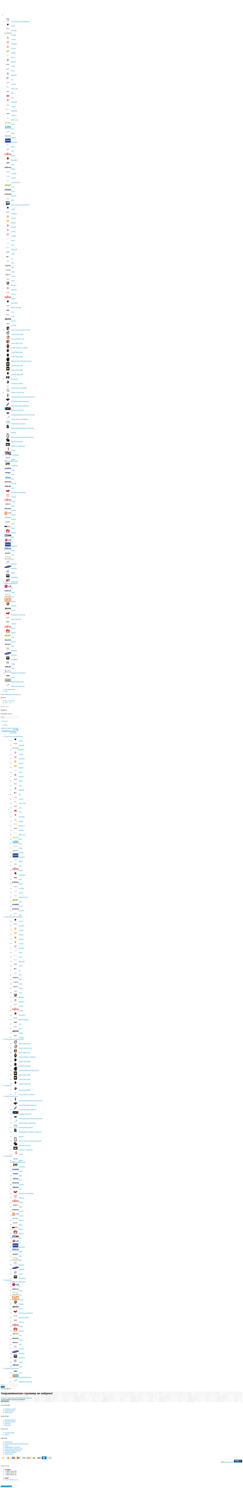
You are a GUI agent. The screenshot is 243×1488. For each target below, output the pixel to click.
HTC (12, 200)
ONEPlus (14, 44)
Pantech (13, 137)
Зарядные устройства (18, 446)
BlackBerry (14, 577)
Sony (12, 70)
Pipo (12, 267)
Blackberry (14, 160)
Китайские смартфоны (18, 492)
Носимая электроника (18, 673)
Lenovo (13, 84)
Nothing (13, 35)
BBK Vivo (14, 120)
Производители (10, 1432)
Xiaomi (13, 48)
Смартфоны (15, 455)
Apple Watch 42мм (17, 365)
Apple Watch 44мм (17, 352)
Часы (13, 677)
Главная (3, 1398)
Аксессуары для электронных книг (22, 437)
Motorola (14, 75)
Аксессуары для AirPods (19, 388)
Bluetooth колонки (17, 441)
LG (12, 79)
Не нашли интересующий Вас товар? (17, 1443)
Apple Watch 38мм (17, 370)
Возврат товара (9, 1410)
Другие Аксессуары (17, 392)
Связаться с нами (10, 1409)
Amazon (13, 115)
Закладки (8, 1423)
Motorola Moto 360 (17, 374)
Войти (3, 694)
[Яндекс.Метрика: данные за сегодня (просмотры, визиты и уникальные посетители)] (227, 1462)
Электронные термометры (19, 419)
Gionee (13, 106)
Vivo (12, 245)
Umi (12, 128)
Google (13, 39)
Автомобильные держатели (20, 401)
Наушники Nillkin (17, 383)
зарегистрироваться (14, 694)
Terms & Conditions (11, 1452)
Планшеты (14, 581)
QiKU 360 (14, 88)
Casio (13, 191)
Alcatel (13, 178)
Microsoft (14, 111)
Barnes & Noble (16, 307)
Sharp (13, 133)
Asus (12, 164)
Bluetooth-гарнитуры (18, 686)
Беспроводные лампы (18, 423)
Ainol (13, 280)
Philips (13, 459)
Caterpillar (14, 465)
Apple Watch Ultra (16, 343)
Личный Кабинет (10, 1420)
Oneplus (13, 236)
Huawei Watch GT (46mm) (19, 347)
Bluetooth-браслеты (17, 681)
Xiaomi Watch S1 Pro (17, 338)
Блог (6, 691)
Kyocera (13, 196)
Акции (3, 728)
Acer (12, 187)
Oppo (13, 57)
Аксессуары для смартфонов (20, 21)
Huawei (13, 61)
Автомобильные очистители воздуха (23, 397)
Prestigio (13, 285)
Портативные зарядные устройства (22, 428)
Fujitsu (13, 155)
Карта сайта (8, 1412)
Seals (12, 474)
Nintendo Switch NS (17, 410)
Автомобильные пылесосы (20, 406)
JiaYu (13, 124)
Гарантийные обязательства (14, 1449)
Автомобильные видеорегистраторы (23, 414)
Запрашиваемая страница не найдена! (19, 1398)
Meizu (13, 146)
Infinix (13, 169)
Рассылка (8, 1425)
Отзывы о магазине (12, 728)
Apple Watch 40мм (17, 356)
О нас (6, 1445)
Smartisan (14, 102)
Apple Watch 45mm (17, 334)
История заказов (10, 1421)
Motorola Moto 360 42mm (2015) (21, 361)
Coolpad (13, 173)
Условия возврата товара (13, 1450)
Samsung (14, 30)
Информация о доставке (12, 1447)
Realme (13, 53)
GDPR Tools (8, 1442)
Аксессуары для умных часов (20, 330)
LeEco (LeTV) (15, 182)
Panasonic (14, 142)
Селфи (13, 450)
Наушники (14, 379)
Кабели (13, 432)
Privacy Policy (9, 1454)
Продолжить (5, 1401)
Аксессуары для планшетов (20, 204)
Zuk (12, 93)
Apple (13, 26)
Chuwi (13, 276)
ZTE (12, 151)
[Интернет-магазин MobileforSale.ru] (10, 733)
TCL (12, 97)
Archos (13, 321)
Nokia (13, 66)
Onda (13, 271)
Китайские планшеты (18, 614)
